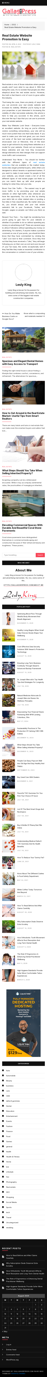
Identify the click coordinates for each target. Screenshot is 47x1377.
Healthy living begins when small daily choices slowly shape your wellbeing (30, 633)
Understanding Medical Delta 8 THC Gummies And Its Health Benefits (29, 844)
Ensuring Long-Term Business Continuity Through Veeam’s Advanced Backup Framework (29, 666)
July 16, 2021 (23, 850)
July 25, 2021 (23, 816)
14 (29, 1314)
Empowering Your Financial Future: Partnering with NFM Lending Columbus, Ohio (30, 714)
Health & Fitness (13, 1157)
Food (8, 1136)
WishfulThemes (18, 1373)
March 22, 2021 (23, 896)
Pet (7, 1177)
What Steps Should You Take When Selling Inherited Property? (22, 472)
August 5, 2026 (24, 947)
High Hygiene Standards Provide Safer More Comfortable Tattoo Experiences (30, 973)
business (9, 1086)
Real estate (16, 47)
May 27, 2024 (22, 721)
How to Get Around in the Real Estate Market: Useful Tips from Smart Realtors (23, 416)
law (7, 1167)
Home (8, 1162)
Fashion (9, 1126)
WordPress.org (12, 1360)
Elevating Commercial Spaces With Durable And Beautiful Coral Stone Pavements (22, 528)
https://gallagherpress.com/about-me (23, 585)
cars (8, 1091)
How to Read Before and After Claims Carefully (21, 1256)
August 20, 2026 (24, 912)
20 (23, 1318)
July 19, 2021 (23, 832)
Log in (8, 1344)
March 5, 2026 (23, 980)
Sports (9, 1207)
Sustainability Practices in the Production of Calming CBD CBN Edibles (30, 731)
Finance (9, 1131)
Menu (6, 3)
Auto (8, 1071)
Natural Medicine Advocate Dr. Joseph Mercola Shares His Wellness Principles (29, 698)
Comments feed (13, 1355)
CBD (8, 1096)
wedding (9, 1228)
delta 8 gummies (13, 1101)
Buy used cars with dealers (28, 777)
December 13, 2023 (25, 738)
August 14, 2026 (24, 928)
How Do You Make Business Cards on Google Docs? (11, 316)
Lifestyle (9, 1172)
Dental (8, 1106)
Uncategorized (12, 1222)
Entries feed (11, 1350)
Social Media (11, 1202)
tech (8, 1212)
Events (9, 1121)
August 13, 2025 (24, 656)
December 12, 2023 (25, 751)
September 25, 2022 (26, 770)
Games (9, 1141)
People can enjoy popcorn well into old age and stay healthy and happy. (30, 763)
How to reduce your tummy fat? (30, 857)
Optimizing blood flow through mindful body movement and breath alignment (29, 616)
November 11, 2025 (25, 623)
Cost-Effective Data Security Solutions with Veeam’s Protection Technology (30, 649)
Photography (11, 1182)
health (8, 1152)
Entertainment (12, 1116)
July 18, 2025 (23, 686)
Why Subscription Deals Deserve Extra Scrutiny (22, 1264)
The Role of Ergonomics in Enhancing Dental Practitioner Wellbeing (28, 956)
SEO (8, 1192)
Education (10, 1111)
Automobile (11, 1076)
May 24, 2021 (22, 880)
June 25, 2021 (23, 861)
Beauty (9, 1081)
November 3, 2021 (25, 781)
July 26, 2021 (23, 800)
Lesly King (36, 44)
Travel (8, 1217)
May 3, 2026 (22, 963)
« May (4, 1331)
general (9, 1146)
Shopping (10, 1197)
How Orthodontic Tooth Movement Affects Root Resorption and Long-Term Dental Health (31, 940)
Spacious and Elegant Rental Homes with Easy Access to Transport (22, 362)
